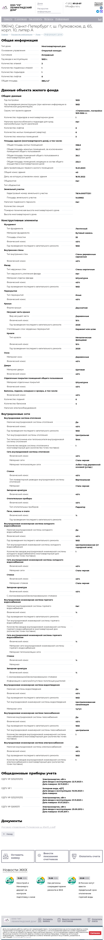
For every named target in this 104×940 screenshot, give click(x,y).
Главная (4, 34)
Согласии (27, 937)
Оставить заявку (48, 920)
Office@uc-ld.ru (72, 6)
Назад (9, 834)
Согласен (95, 933)
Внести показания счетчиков (71, 920)
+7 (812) (73, 3)
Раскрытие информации (44, 10)
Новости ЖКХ (15, 870)
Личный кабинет (98, 4)
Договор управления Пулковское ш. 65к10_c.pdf (28, 827)
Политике (16, 937)
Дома (40, 3)
